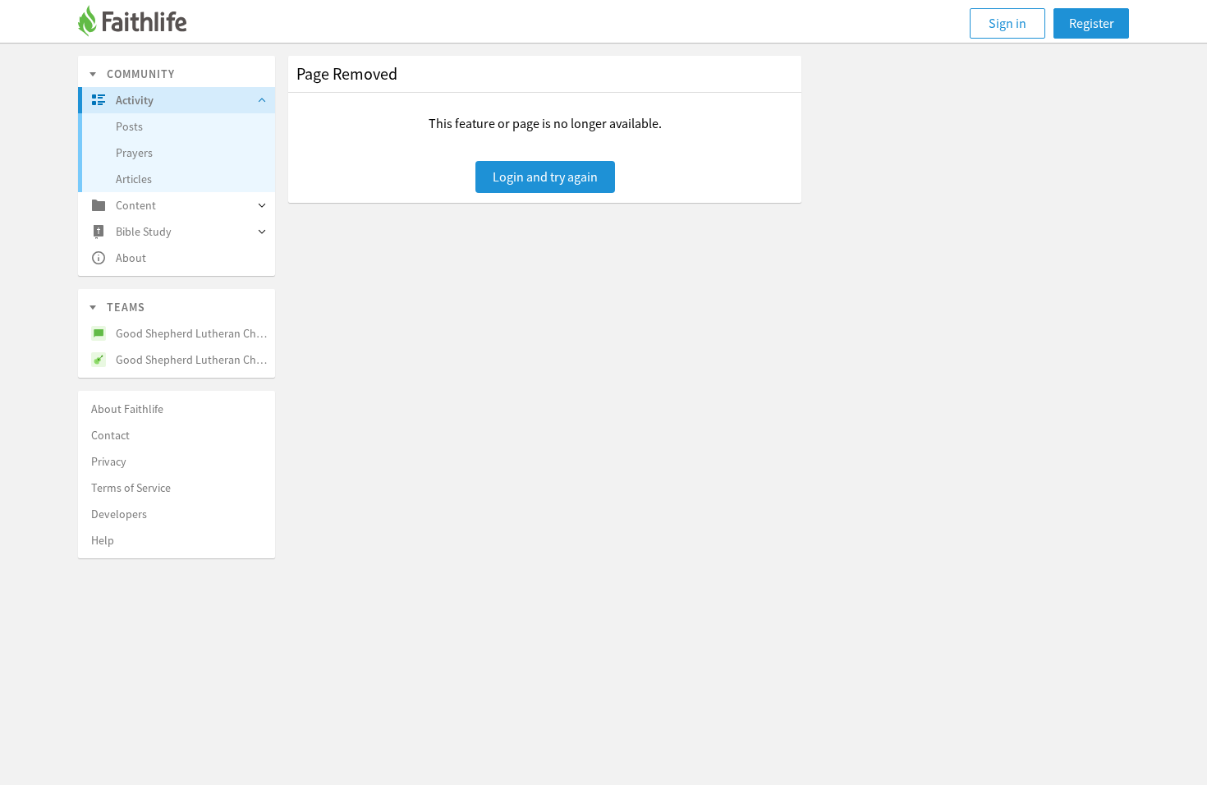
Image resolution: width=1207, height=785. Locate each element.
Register (1091, 23)
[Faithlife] (142, 23)
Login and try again (545, 176)
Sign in (1007, 23)
